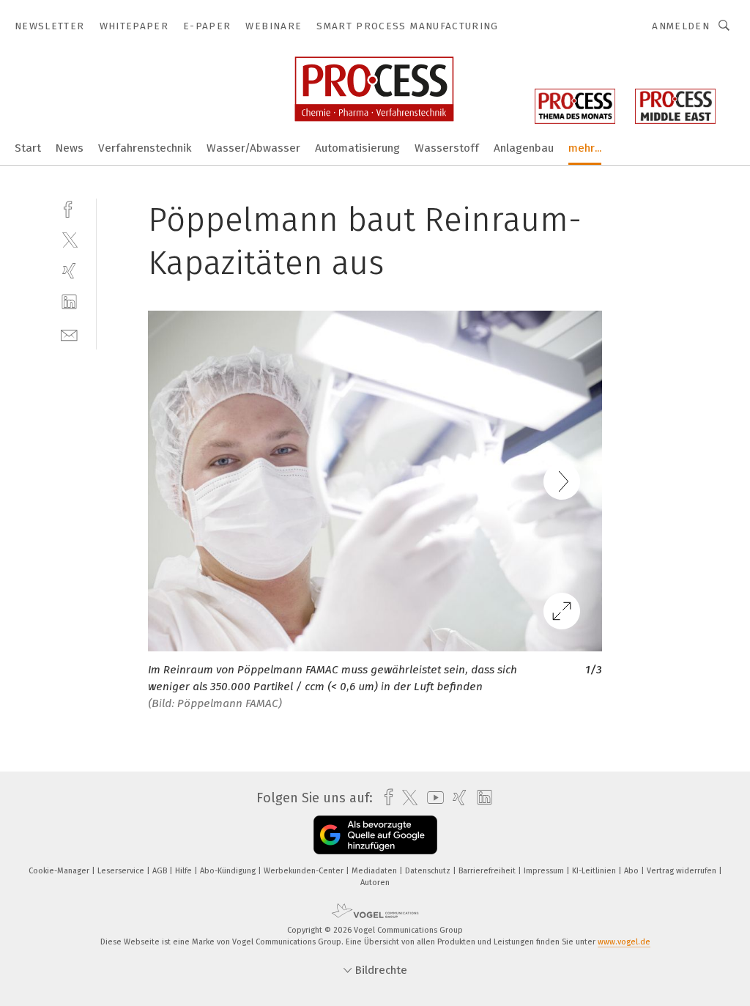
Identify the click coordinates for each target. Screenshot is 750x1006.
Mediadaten (375, 871)
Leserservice (121, 871)
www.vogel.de (624, 942)
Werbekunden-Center (305, 871)
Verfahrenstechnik (145, 148)
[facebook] (69, 208)
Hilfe (184, 871)
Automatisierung (357, 148)
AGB (160, 871)
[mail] (69, 334)
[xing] (69, 271)
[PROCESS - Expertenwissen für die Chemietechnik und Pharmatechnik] (28, 147)
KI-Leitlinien (595, 871)
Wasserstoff (447, 148)
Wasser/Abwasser (253, 148)
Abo (632, 871)
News (69, 148)
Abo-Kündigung (229, 871)
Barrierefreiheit (488, 871)
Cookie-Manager (60, 871)
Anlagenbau (524, 148)
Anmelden (681, 26)
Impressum (545, 871)
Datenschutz (429, 871)
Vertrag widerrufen (683, 871)
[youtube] (432, 797)
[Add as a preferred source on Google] (375, 834)
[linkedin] (69, 302)
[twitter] (69, 239)
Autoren (375, 882)
